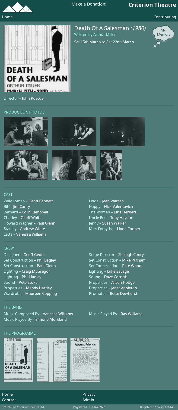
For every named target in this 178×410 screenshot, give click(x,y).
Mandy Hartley (39, 287)
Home (7, 16)
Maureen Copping (41, 293)
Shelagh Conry (131, 254)
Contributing (165, 16)
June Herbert (125, 212)
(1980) (138, 28)
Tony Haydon (121, 217)
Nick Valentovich (118, 206)
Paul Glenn (45, 223)
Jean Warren (113, 200)
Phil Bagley (46, 260)
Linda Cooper (128, 228)
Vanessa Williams (31, 234)
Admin (88, 399)
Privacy (89, 394)
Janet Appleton (124, 287)
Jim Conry (21, 206)
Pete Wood (131, 265)
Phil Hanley (31, 276)
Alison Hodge (123, 282)
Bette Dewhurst (123, 293)
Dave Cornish (115, 276)
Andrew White (32, 228)
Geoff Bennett (41, 200)
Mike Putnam (134, 260)
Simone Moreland (51, 319)
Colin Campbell (35, 212)
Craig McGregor (36, 271)
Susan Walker (114, 223)
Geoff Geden (34, 254)
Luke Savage (118, 271)
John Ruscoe (33, 98)
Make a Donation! (89, 4)
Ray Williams (132, 313)
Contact (9, 399)
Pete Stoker (29, 282)
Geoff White (31, 217)
